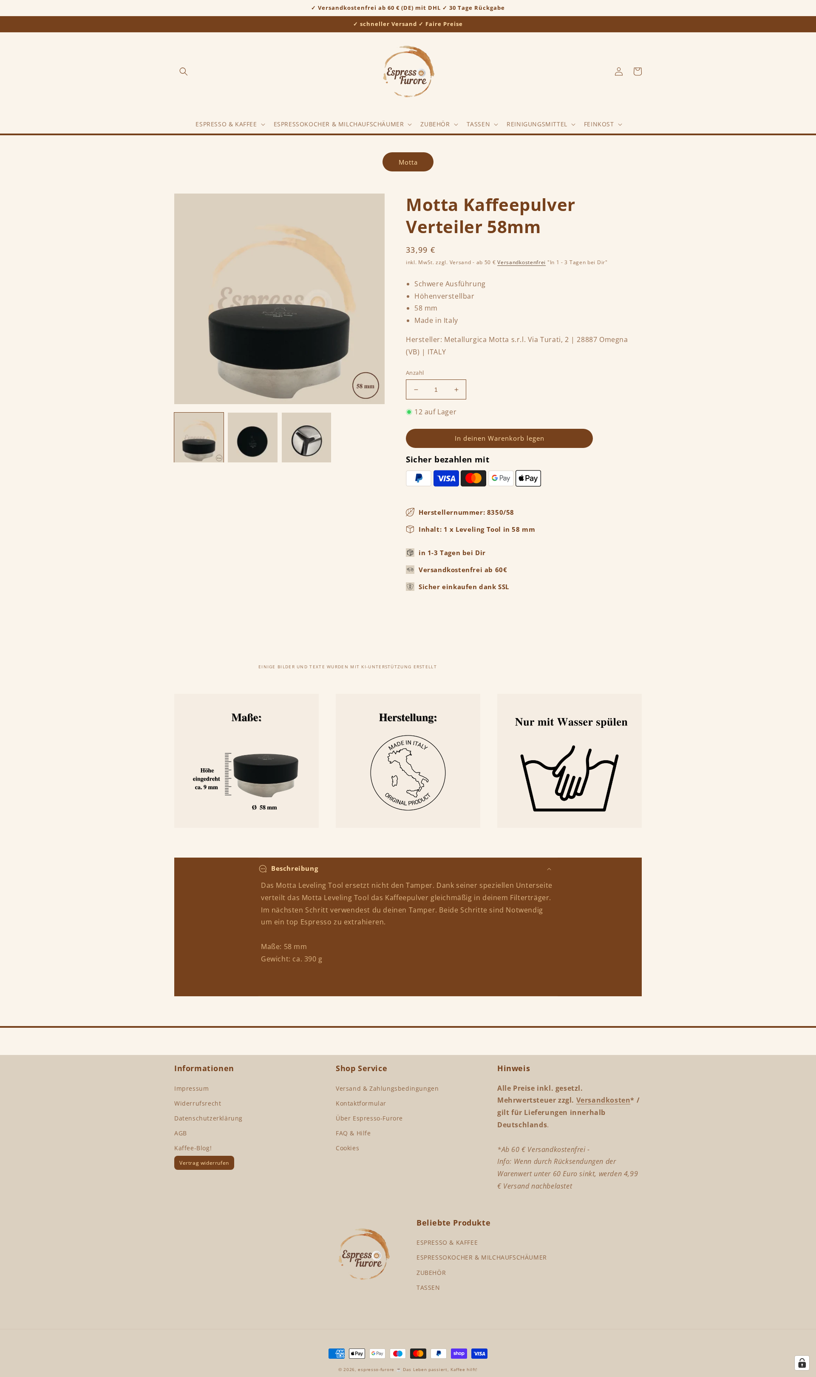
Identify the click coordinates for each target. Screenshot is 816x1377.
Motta (408, 162)
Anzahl (415, 372)
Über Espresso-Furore (369, 1118)
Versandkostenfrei (521, 262)
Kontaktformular (361, 1103)
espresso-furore (376, 1369)
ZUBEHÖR (431, 1273)
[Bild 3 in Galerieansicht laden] (306, 437)
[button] (183, 71)
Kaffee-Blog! (193, 1148)
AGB (180, 1133)
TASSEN (428, 1287)
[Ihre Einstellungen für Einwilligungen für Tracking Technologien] (802, 1363)
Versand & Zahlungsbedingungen (387, 1088)
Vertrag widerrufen (204, 1162)
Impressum (191, 1088)
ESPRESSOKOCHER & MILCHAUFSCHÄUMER (481, 1257)
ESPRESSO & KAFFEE (447, 1242)
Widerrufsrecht (197, 1103)
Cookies (347, 1148)
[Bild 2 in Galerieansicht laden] (252, 437)
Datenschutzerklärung (208, 1118)
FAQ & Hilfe (353, 1133)
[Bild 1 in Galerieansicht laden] (199, 437)
